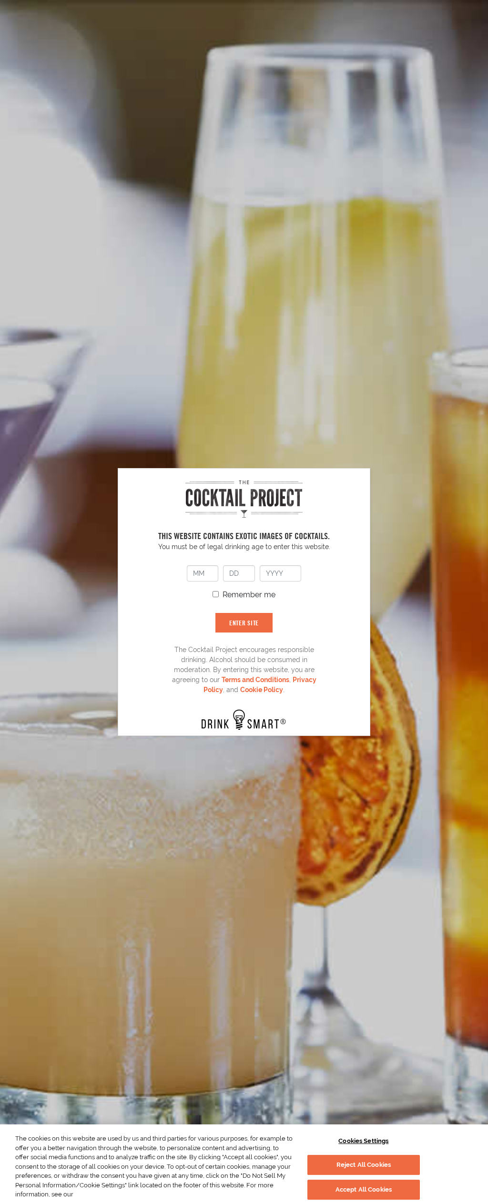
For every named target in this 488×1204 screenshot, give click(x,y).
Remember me (249, 594)
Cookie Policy (261, 690)
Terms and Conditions (255, 680)
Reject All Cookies (363, 1164)
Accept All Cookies (364, 1189)
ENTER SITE (244, 623)
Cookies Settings (363, 1140)
